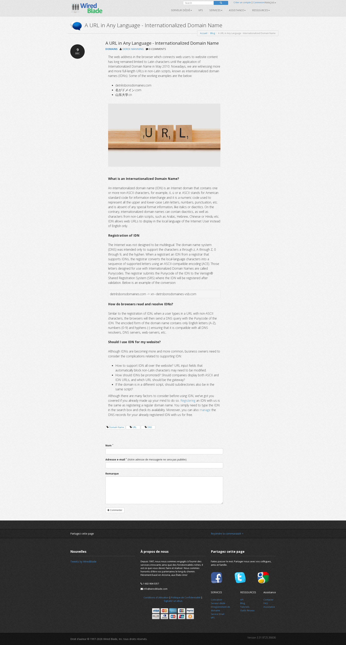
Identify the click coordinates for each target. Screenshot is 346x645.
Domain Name (116, 427)
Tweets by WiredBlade (83, 561)
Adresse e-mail (115, 459)
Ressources (260, 10)
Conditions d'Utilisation (156, 597)
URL (134, 427)
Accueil (203, 33)
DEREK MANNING (133, 49)
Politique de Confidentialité (186, 597)
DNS (149, 427)
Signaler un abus (173, 600)
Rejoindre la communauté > (227, 533)
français (269, 2)
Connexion (258, 2)
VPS (200, 10)
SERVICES (215, 10)
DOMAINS (111, 49)
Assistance (236, 10)
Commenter (116, 510)
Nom (108, 445)
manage (205, 410)
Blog (212, 33)
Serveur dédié (180, 10)
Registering (187, 400)
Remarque (112, 473)
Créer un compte (242, 2)
